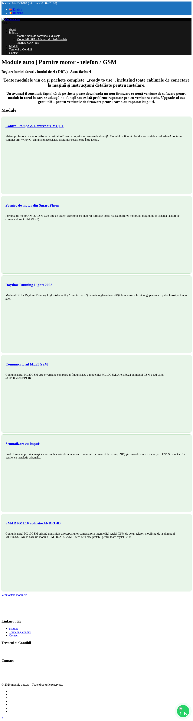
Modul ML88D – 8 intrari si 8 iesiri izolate (42, 39)
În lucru (13, 32)
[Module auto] (11, 19)
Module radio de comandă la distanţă (38, 35)
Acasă (12, 29)
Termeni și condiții (20, 632)
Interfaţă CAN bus (28, 42)
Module (13, 46)
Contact (13, 52)
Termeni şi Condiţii (20, 49)
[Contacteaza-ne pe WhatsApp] (183, 711)
